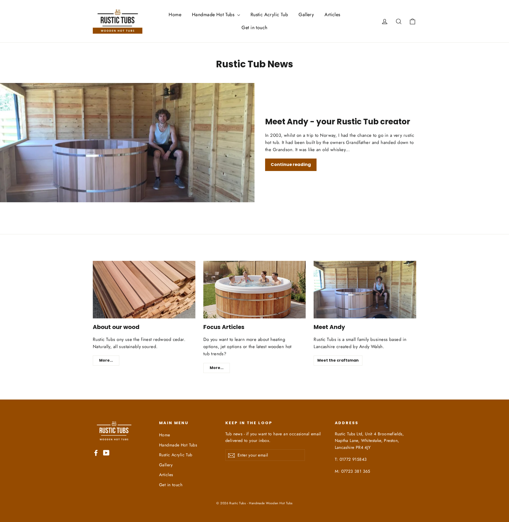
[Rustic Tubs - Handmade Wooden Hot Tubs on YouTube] (106, 452)
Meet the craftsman (338, 360)
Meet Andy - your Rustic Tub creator (337, 121)
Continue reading (291, 164)
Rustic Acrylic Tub (269, 14)
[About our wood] (144, 289)
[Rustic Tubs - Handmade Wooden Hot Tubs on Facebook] (96, 452)
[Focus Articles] (254, 289)
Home (175, 14)
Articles (332, 14)
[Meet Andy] (365, 289)
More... (106, 360)
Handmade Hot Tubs (214, 14)
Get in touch (254, 27)
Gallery (306, 14)
